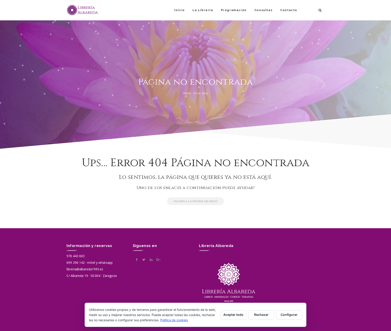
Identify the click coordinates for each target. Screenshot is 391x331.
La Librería (203, 10)
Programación (234, 10)
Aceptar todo (233, 315)
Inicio (179, 10)
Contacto (288, 10)
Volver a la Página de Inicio (195, 201)
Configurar (289, 315)
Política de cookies (174, 320)
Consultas (263, 10)
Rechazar (261, 315)
